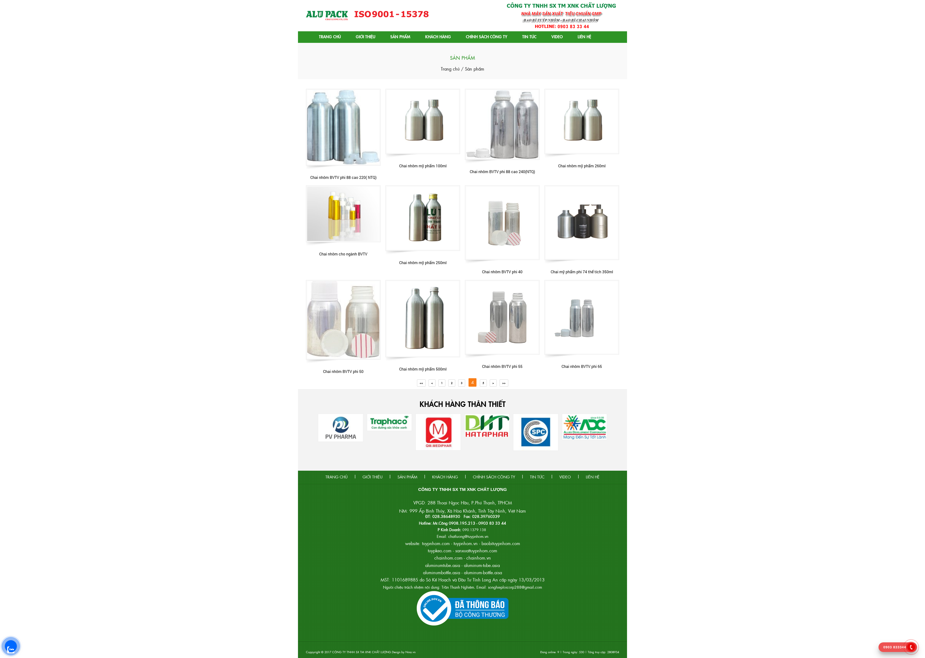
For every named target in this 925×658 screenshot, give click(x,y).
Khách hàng (438, 36)
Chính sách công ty (486, 36)
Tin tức (529, 36)
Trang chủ (330, 36)
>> (504, 383)
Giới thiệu (365, 36)
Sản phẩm (400, 36)
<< (421, 383)
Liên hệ (584, 36)
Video (557, 36)
